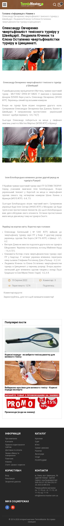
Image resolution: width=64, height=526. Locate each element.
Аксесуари (39, 454)
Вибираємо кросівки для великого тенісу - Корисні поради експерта (31, 388)
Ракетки (38, 451)
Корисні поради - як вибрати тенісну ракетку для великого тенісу (30, 355)
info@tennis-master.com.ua (46, 496)
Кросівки (39, 439)
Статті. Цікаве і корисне (15, 465)
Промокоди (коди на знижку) (20, 412)
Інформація (18, 13)
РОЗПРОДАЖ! (41, 460)
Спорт (37, 457)
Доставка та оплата (13, 450)
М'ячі (37, 445)
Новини (30, 13)
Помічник (9, 459)
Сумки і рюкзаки (42, 448)
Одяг (37, 442)
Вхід (7, 476)
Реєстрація (10, 479)
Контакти (9, 442)
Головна (6, 13)
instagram (13, 507)
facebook (7, 507)
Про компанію (11, 439)
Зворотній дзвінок (13, 482)
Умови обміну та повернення (12, 454)
